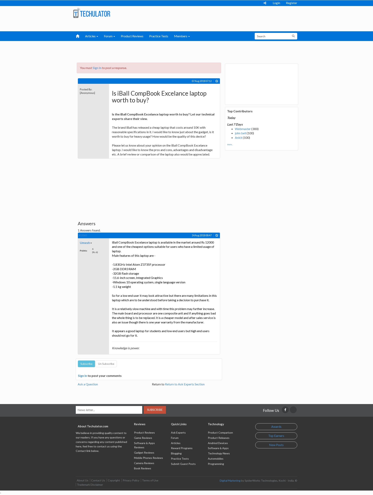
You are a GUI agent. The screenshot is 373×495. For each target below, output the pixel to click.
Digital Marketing (230, 480)
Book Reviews (142, 468)
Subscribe (155, 409)
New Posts (276, 445)
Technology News (219, 453)
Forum (175, 437)
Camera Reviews (144, 463)
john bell (240, 133)
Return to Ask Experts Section (185, 384)
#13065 (83, 235)
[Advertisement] (166, 50)
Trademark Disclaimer (90, 484)
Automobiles (215, 458)
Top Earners (276, 435)
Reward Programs (182, 448)
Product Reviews (132, 36)
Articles (175, 443)
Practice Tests (158, 36)
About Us (82, 480)
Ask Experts (178, 432)
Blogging (176, 453)
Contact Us (98, 480)
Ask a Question (88, 384)
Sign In (97, 68)
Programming (216, 463)
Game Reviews (143, 437)
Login (276, 3)
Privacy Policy (131, 480)
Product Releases (218, 437)
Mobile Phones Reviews (148, 457)
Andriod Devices (218, 443)
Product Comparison (220, 432)
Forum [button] (108, 36)
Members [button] (181, 36)
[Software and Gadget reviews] (91, 13)
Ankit (238, 137)
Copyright (114, 480)
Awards (276, 426)
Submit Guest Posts (183, 463)
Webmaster (243, 129)
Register (291, 3)
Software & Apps (218, 448)
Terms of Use (150, 480)
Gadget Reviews (144, 452)
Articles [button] (90, 36)
